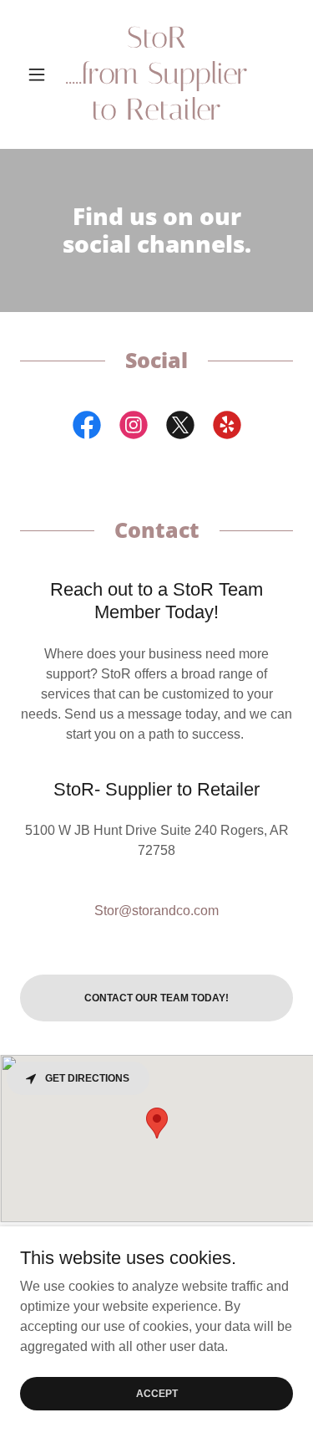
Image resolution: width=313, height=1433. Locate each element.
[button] (40, 74)
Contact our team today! (156, 998)
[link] (156, 74)
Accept (157, 1393)
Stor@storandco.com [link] (156, 910)
